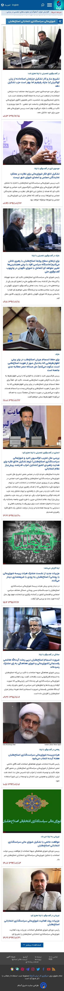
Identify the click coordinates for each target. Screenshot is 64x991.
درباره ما (38, 957)
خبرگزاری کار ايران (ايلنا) (39, 976)
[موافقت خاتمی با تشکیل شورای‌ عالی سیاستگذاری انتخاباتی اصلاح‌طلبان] (32, 811)
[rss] (52, 970)
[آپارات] (21, 969)
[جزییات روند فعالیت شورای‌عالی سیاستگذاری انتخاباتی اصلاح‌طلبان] (32, 890)
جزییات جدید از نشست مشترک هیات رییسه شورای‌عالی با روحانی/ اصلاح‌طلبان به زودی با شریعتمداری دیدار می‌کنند (31, 577)
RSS (50, 959)
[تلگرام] (26, 969)
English (15, 5)
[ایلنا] (59, 5)
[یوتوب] (47, 969)
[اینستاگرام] (32, 969)
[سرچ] (43, 5)
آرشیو (25, 957)
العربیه (8, 5)
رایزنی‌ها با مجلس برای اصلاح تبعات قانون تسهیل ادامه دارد (26, 13)
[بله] (16, 969)
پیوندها (38, 959)
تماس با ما (53, 957)
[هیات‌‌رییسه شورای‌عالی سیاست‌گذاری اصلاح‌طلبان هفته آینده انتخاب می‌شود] (32, 724)
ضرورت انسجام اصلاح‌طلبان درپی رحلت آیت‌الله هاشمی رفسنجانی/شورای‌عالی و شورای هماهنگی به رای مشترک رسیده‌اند (31, 663)
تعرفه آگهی (11, 957)
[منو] (50, 5)
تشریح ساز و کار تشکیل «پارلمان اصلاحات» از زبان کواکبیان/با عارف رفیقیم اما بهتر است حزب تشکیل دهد (33, 82)
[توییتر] (37, 969)
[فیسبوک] (42, 969)
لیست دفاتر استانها (19, 959)
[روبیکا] (11, 970)
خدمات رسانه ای (32, 962)
